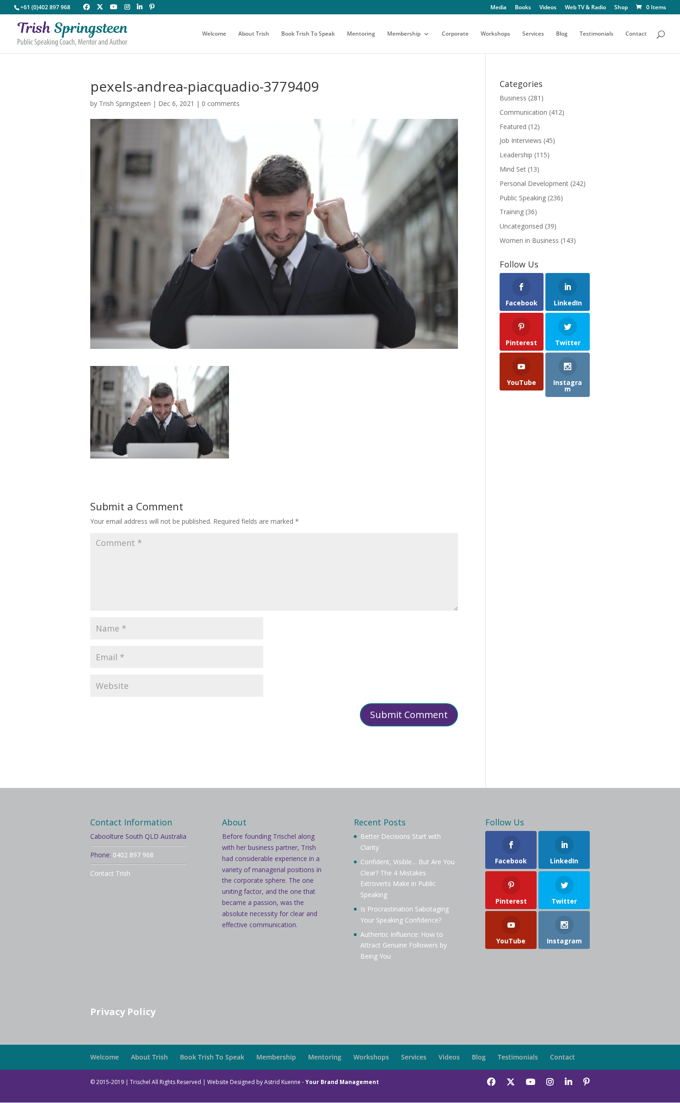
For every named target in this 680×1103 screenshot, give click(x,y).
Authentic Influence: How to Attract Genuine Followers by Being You (403, 945)
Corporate (455, 34)
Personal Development (534, 183)
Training (512, 211)
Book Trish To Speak (308, 34)
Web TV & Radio (585, 8)
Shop (621, 8)
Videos (547, 8)
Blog (562, 34)
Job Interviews (521, 140)
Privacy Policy (122, 1011)
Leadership (516, 154)
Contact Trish (110, 873)
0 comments (221, 103)
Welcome (214, 34)
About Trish (253, 34)
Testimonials (596, 34)
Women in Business (529, 240)
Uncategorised (521, 226)
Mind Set (513, 169)
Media (498, 8)
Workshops (495, 34)
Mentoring (361, 34)
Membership (403, 34)
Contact (636, 34)
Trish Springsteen (125, 103)
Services (533, 34)
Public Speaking (523, 197)
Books (523, 8)
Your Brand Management (342, 1082)
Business (513, 97)
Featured (513, 126)
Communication (523, 112)
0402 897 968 (133, 854)
